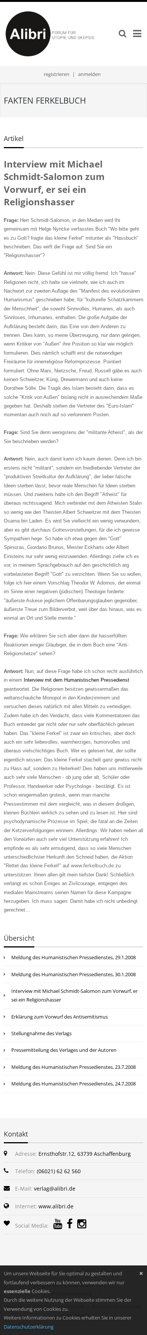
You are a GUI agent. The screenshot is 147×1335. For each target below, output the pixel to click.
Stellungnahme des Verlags (41, 1033)
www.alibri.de (56, 1206)
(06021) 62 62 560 (59, 1171)
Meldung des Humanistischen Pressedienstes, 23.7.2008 (73, 1067)
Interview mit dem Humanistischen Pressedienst (76, 680)
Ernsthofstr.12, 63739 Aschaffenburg (84, 1153)
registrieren (56, 74)
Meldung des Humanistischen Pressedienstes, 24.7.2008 (73, 1083)
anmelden (89, 74)
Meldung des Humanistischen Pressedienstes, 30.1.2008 (73, 974)
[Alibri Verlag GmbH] (61, 33)
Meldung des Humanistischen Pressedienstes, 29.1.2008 (73, 957)
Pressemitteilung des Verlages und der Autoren (63, 1050)
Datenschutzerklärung (29, 1326)
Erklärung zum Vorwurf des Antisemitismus (59, 1016)
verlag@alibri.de (54, 1188)
